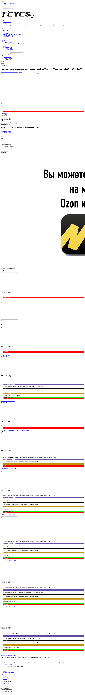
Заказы (4, 46)
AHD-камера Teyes (5, 299)
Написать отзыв (4, 113)
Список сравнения (7, 47)
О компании (6, 20)
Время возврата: (4, 118)
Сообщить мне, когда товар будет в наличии (12, 122)
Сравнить (7, 124)
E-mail (2, 55)
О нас (4, 676)
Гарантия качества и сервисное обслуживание (11, 659)
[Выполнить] (23, 53)
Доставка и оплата (7, 6)
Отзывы (5, 4)
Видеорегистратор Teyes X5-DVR (8, 355)
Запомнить (4, 65)
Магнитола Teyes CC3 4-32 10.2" (8, 401)
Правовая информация (8, 8)
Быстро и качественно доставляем (8, 655)
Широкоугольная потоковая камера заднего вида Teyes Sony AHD (15, 430)
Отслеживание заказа (5, 53)
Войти (2, 54)
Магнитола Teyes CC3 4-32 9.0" (8, 514)
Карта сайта (6, 677)
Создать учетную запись (6, 58)
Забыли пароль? (7, 57)
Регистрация (6, 54)
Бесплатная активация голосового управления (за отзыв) (13, 325)
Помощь (5, 23)
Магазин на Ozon (7, 22)
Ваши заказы (6, 683)
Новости (5, 679)
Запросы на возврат (7, 48)
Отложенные (6, 684)
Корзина (2, 42)
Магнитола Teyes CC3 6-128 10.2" (8, 560)
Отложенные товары (8, 49)
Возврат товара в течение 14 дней (8, 664)
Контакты (5, 5)
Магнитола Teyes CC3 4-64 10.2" (8, 606)
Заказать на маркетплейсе (9, 3)
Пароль (2, 57)
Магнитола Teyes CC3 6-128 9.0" (8, 652)
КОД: (2, 115)
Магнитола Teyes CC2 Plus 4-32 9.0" (9, 468)
